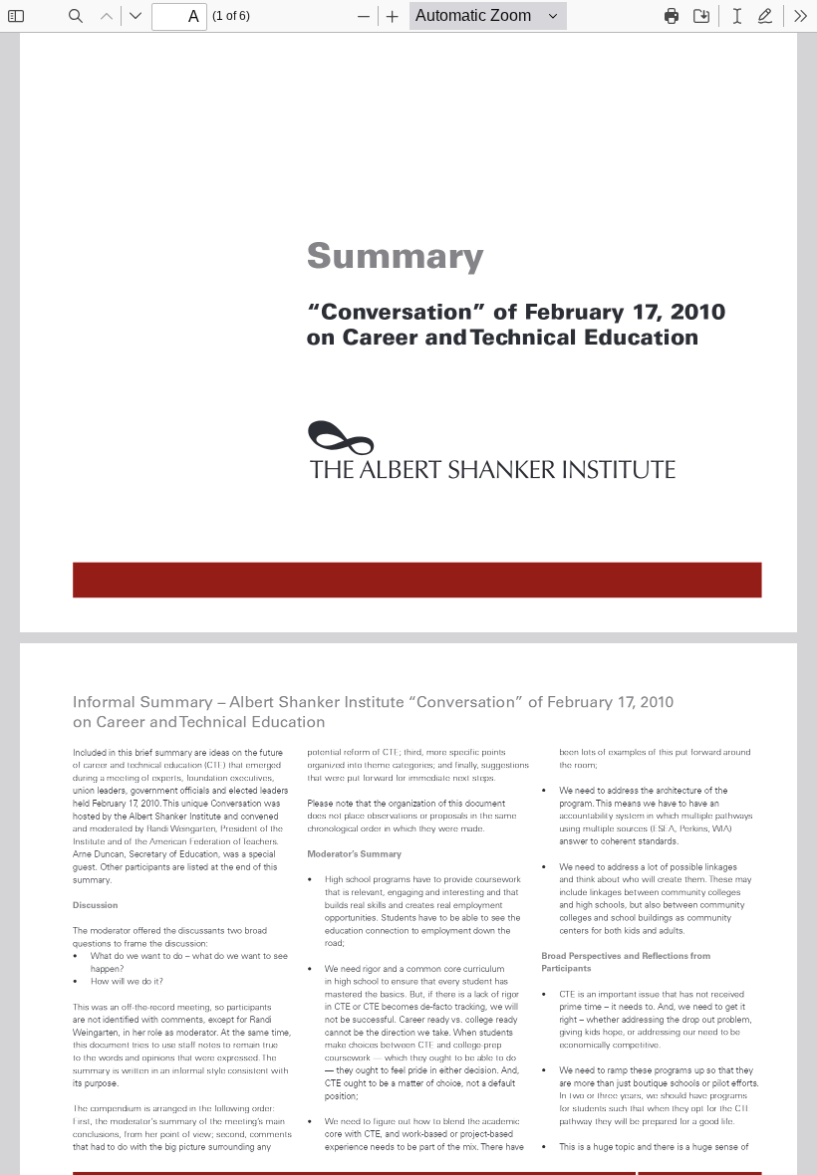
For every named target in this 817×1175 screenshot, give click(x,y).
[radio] (737, 16)
